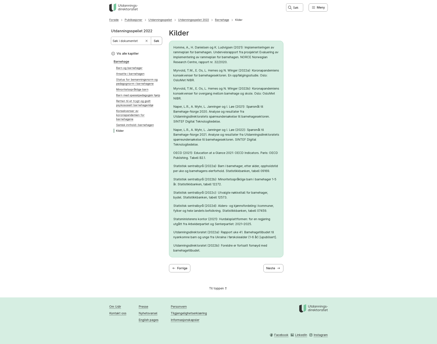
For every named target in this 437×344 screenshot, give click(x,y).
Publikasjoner (133, 20)
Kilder (239, 20)
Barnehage (222, 20)
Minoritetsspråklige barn (132, 89)
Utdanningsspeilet (160, 20)
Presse (143, 306)
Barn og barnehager (129, 68)
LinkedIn (301, 335)
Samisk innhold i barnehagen (135, 125)
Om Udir (115, 306)
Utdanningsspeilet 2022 (193, 20)
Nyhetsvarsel (148, 313)
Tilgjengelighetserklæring (189, 313)
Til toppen (216, 288)
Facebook (281, 335)
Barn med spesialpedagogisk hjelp (138, 95)
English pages (148, 320)
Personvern (179, 306)
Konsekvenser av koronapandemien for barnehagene (130, 115)
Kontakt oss (117, 313)
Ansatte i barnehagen (130, 73)
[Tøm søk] (146, 41)
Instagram (321, 335)
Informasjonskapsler (185, 320)
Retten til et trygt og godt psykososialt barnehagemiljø (134, 103)
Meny (321, 7)
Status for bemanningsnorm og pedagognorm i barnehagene (137, 81)
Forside (114, 20)
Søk (156, 41)
